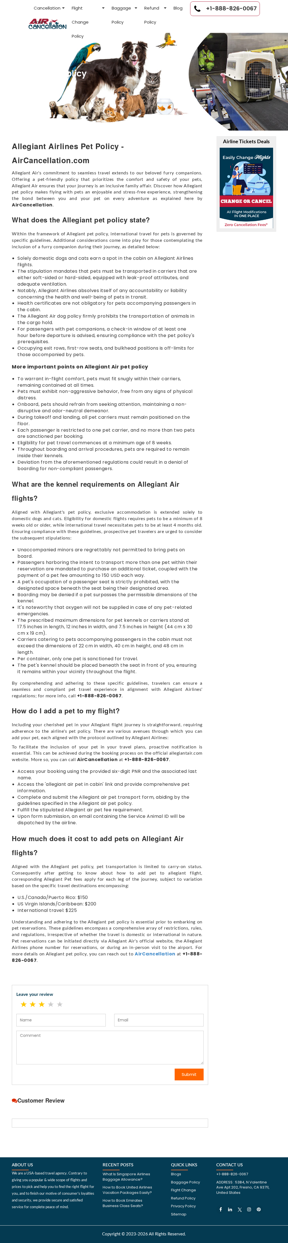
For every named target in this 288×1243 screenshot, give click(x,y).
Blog (178, 8)
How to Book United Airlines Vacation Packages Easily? (127, 1190)
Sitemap (178, 1214)
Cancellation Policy (47, 10)
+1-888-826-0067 (230, 8)
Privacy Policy (183, 1206)
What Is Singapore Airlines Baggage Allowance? (126, 1176)
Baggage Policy (121, 10)
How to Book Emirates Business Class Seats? (123, 1203)
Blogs (176, 1174)
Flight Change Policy (80, 10)
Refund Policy (151, 10)
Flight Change (183, 1190)
